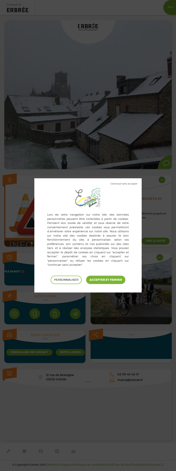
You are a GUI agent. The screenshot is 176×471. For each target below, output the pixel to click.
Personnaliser (66, 280)
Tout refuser (124, 184)
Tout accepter (105, 280)
